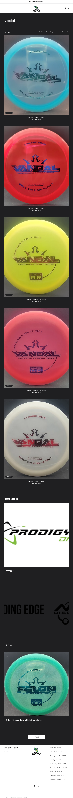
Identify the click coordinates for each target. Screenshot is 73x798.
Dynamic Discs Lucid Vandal (36, 117)
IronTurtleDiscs (12, 797)
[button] (4, 8)
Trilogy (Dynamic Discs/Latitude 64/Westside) (23, 720)
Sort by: (41, 32)
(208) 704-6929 (55, 748)
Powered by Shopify (22, 797)
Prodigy (9, 570)
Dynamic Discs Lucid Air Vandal (36, 299)
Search (6, 752)
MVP (8, 645)
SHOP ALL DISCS (36, 737)
